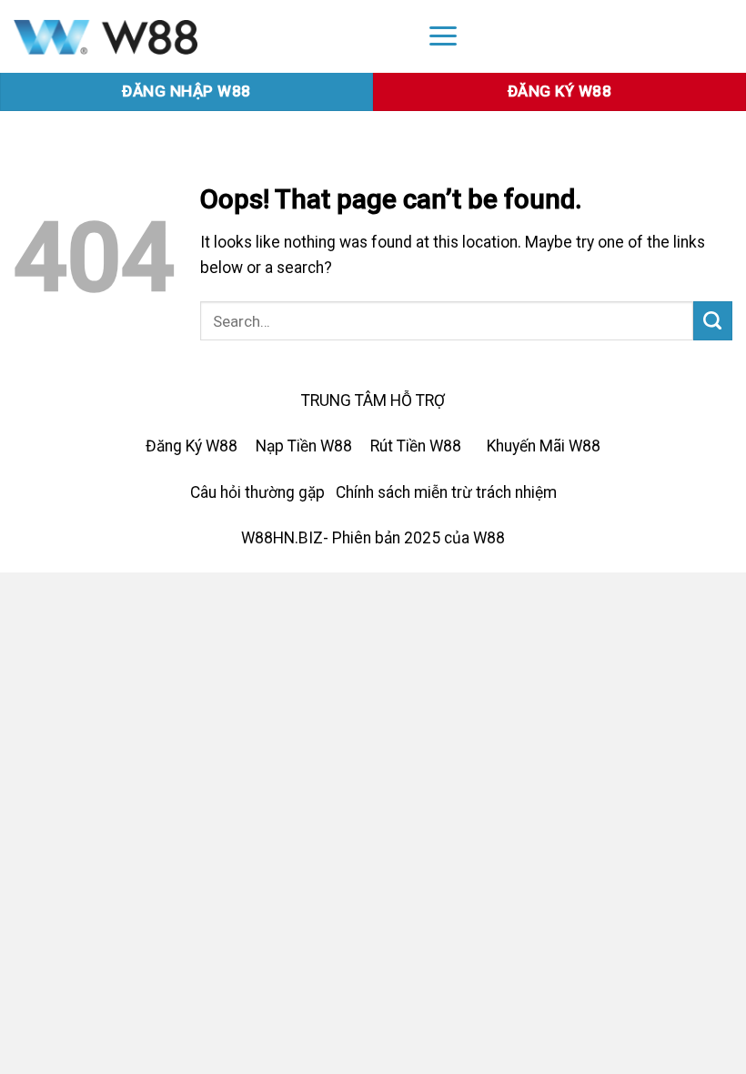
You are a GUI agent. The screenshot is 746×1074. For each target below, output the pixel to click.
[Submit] (712, 320)
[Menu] (443, 35)
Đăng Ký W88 (191, 446)
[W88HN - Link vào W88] (204, 36)
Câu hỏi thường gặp (257, 492)
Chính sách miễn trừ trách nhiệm (446, 492)
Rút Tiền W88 (415, 446)
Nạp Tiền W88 (304, 446)
